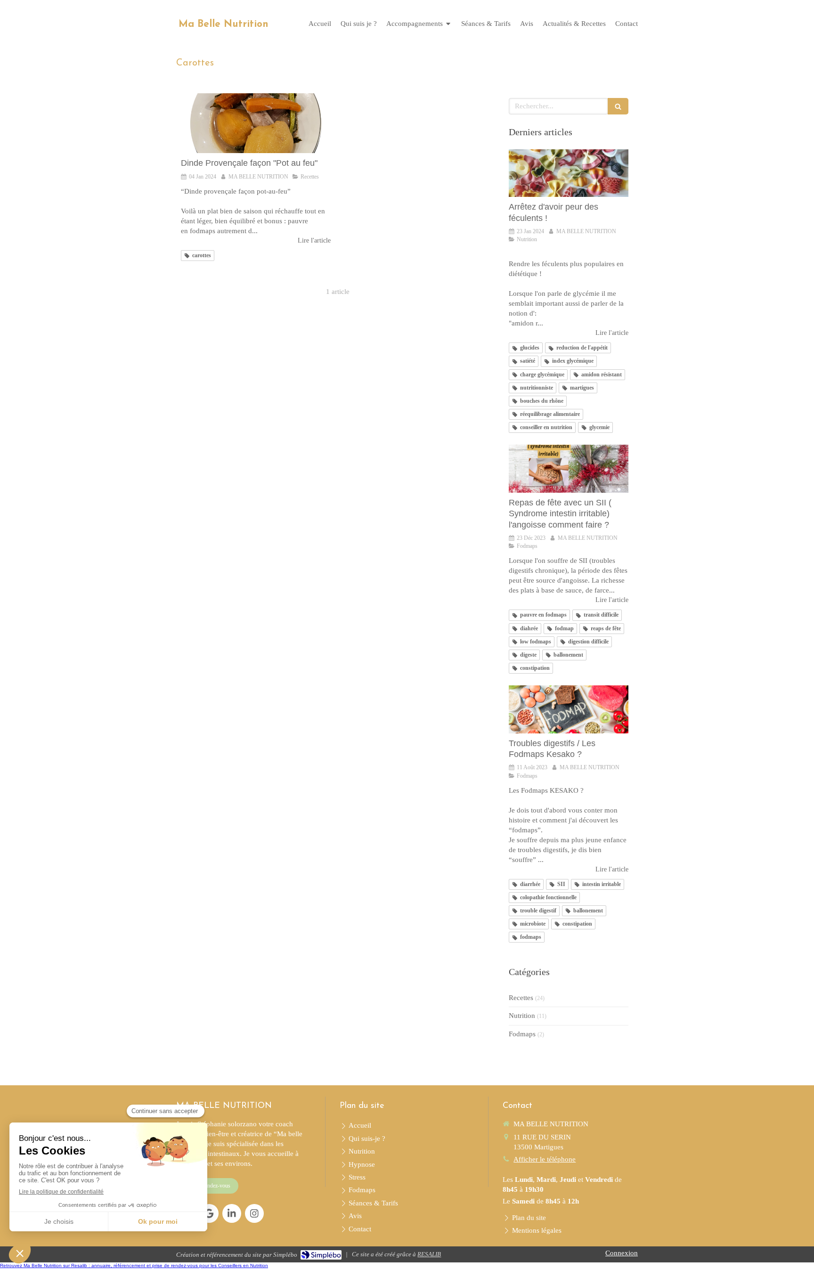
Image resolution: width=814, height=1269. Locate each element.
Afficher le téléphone (544, 1159)
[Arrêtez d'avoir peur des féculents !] (568, 173)
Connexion (621, 1253)
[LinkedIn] (231, 1213)
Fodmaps (522, 1034)
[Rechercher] (618, 106)
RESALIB (429, 1254)
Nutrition (522, 1015)
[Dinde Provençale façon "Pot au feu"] (256, 123)
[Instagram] (254, 1213)
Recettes (521, 997)
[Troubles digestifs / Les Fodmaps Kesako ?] (568, 709)
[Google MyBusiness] (209, 1213)
